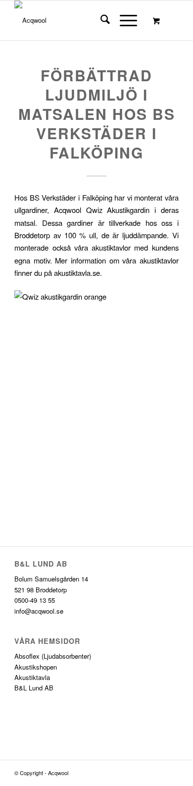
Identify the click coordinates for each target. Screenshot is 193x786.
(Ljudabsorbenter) (66, 656)
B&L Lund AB (33, 687)
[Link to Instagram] (171, 772)
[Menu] (123, 20)
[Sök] (100, 20)
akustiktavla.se (76, 272)
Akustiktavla (32, 677)
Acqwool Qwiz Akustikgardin (101, 210)
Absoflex (27, 656)
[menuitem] (100, 20)
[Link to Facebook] (156, 772)
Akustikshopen (35, 667)
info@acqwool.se (38, 611)
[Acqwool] (79, 20)
